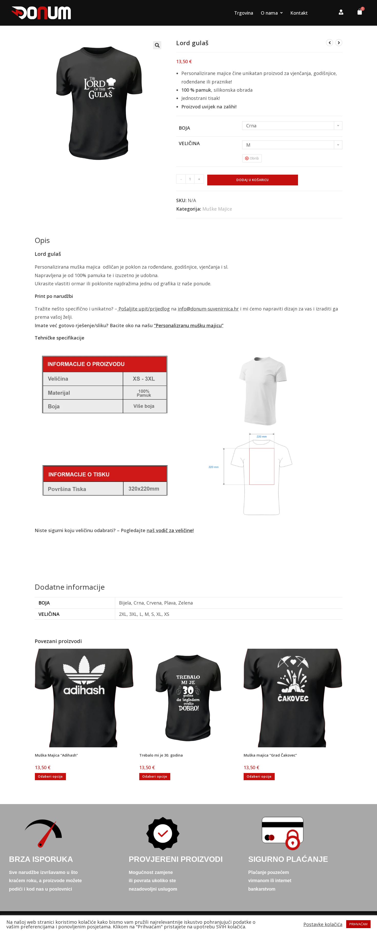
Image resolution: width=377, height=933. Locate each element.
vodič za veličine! (175, 530)
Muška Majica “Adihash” (56, 755)
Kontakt (299, 13)
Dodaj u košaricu (252, 180)
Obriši (254, 158)
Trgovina (243, 13)
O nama (269, 13)
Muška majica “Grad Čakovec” (270, 755)
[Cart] (358, 12)
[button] (157, 45)
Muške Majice (217, 209)
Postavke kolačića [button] (322, 924)
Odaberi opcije (50, 776)
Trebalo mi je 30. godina (161, 755)
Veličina (189, 143)
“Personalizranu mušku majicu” (188, 325)
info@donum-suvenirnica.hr (208, 309)
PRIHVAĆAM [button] (358, 924)
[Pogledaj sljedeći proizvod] (338, 42)
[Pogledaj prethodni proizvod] (329, 42)
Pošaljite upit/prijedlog (144, 309)
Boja (184, 128)
